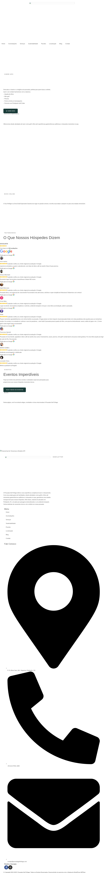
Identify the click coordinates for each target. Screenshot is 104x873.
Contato (67, 43)
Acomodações (12, 43)
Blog (60, 43)
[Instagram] (10, 867)
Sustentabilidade (33, 43)
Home (3, 43)
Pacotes (43, 43)
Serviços (22, 43)
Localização (52, 43)
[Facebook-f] (6, 867)
